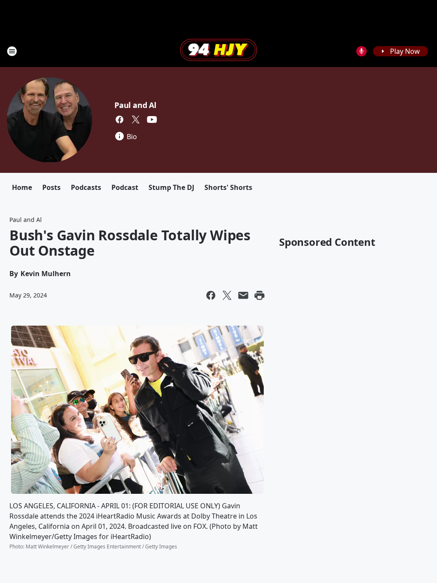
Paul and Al (135, 105)
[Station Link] (218, 51)
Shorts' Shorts (228, 187)
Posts (51, 187)
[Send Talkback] (361, 51)
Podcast (124, 187)
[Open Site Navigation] (12, 51)
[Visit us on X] (136, 119)
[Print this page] (259, 295)
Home (22, 187)
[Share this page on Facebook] (211, 295)
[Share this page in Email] (243, 295)
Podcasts (86, 187)
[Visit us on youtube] (152, 119)
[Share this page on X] (227, 295)
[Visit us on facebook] (119, 119)
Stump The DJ (171, 187)
